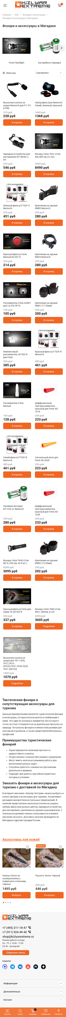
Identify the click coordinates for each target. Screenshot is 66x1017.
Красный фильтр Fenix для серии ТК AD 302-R (17, 610)
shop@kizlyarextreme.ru (18, 936)
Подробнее (49, 626)
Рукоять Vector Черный (47, 875)
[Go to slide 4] (17, 652)
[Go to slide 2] (51, 97)
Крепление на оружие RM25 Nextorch (46, 255)
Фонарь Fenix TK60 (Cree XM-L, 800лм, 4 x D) (47, 610)
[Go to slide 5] (21, 652)
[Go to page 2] (5, 902)
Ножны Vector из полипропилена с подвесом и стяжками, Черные (14, 879)
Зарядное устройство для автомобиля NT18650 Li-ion (16, 157)
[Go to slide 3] (21, 346)
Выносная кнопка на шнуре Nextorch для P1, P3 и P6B (17, 105)
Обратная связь (15, 952)
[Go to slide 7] (29, 652)
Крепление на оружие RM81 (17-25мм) (46, 304)
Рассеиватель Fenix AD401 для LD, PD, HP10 (17, 304)
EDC (17, 15)
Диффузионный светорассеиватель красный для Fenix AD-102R (46, 510)
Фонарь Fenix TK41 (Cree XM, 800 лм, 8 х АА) (47, 155)
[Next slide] (61, 48)
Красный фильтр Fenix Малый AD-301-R (15, 255)
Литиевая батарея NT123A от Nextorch (13, 507)
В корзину (17, 122)
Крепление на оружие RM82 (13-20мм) (46, 562)
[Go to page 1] (3, 902)
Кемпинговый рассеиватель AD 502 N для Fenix (15, 354)
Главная (6, 15)
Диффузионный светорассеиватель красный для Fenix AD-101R (46, 407)
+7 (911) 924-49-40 (14, 932)
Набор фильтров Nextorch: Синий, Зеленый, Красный (49, 104)
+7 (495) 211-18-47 (14, 927)
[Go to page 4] (10, 902)
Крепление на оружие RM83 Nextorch (46, 207)
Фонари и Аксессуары (34, 15)
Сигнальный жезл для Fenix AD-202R (46, 459)
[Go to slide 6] (25, 652)
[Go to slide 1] (17, 97)
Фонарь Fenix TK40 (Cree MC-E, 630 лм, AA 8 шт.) (16, 562)
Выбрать (16, 895)
